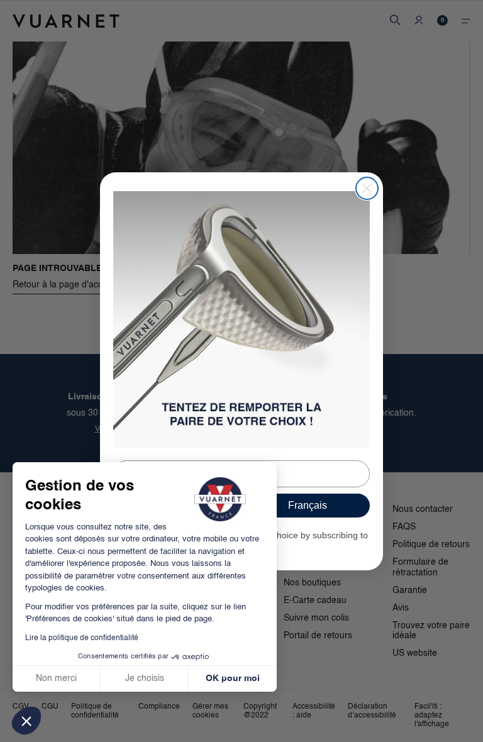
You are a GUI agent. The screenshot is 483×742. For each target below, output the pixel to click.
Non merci (56, 678)
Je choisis (144, 678)
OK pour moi (233, 678)
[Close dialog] (367, 188)
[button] (26, 721)
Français (307, 505)
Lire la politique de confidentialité (81, 638)
